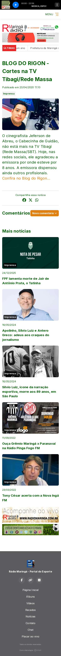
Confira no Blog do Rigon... (26, 178)
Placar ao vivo (30, 636)
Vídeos (30, 603)
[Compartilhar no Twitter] (30, 200)
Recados (30, 610)
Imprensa (9, 93)
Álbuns (30, 596)
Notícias (31, 616)
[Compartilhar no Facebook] (24, 200)
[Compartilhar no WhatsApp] (37, 200)
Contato (30, 623)
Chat (30, 629)
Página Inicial (30, 590)
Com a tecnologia (26, 650)
